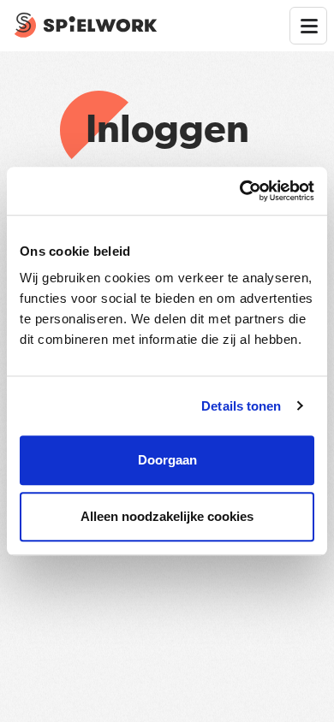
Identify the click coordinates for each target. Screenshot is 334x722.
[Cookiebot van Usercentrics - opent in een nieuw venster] (240, 191)
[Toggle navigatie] (308, 25)
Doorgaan (167, 460)
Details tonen (241, 406)
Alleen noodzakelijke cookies (167, 516)
